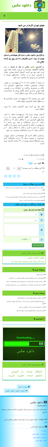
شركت (29, 371)
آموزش (15, 371)
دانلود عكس (21, 5)
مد (30, 163)
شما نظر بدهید (40, 274)
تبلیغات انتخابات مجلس (36, 258)
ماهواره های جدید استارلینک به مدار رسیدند (31, 200)
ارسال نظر (37, 245)
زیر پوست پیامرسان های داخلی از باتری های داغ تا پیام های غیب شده (25, 281)
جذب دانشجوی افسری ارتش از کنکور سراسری (31, 307)
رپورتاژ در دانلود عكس (39, 437)
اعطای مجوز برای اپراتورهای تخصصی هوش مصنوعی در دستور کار (26, 278)
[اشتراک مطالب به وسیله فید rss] (6, 176)
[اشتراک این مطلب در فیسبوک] (14, 176)
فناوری (20, 375)
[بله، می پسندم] (19, 168)
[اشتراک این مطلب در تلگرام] (18, 176)
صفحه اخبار (23, 387)
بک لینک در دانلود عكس (39, 434)
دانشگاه (38, 371)
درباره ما (43, 430)
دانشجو (39, 375)
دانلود (32, 67)
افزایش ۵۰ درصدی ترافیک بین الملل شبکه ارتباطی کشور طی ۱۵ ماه (25, 197)
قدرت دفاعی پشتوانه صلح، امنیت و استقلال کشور (30, 298)
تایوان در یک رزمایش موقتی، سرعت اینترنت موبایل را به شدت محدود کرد (24, 188)
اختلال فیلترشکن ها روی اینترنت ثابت (33, 193)
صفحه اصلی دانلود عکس (15, 391)
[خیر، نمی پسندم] (8, 168)
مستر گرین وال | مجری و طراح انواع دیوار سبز (27, 261)
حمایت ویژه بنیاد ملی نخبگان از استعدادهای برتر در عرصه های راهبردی (25, 285)
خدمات (30, 375)
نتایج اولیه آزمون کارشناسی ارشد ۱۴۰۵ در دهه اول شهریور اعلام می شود (25, 302)
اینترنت (11, 375)
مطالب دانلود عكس (40, 440)
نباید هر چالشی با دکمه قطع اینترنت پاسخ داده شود (30, 310)
